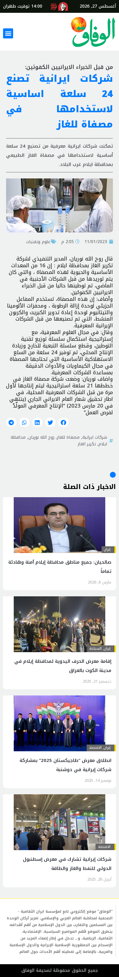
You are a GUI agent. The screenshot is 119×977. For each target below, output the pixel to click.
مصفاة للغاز (68, 437)
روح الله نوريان (41, 437)
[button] (8, 33)
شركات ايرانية (94, 437)
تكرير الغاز (87, 444)
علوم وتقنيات (38, 242)
